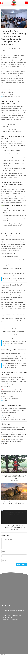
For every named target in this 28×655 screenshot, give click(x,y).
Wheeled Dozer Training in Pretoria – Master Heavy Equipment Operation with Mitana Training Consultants (14, 503)
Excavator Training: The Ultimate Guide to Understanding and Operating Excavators (14, 526)
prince (4, 49)
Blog (20, 49)
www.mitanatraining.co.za (13, 96)
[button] (1, 3)
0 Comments (6, 50)
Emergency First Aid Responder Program (12, 447)
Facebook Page (6, 415)
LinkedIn (5, 419)
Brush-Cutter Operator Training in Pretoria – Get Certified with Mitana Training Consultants (14, 476)
